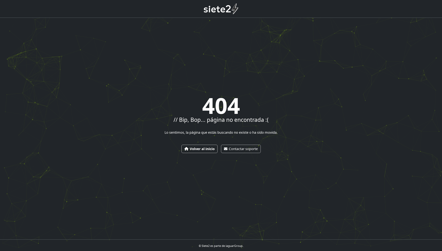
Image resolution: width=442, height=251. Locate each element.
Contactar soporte (243, 148)
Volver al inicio (202, 148)
